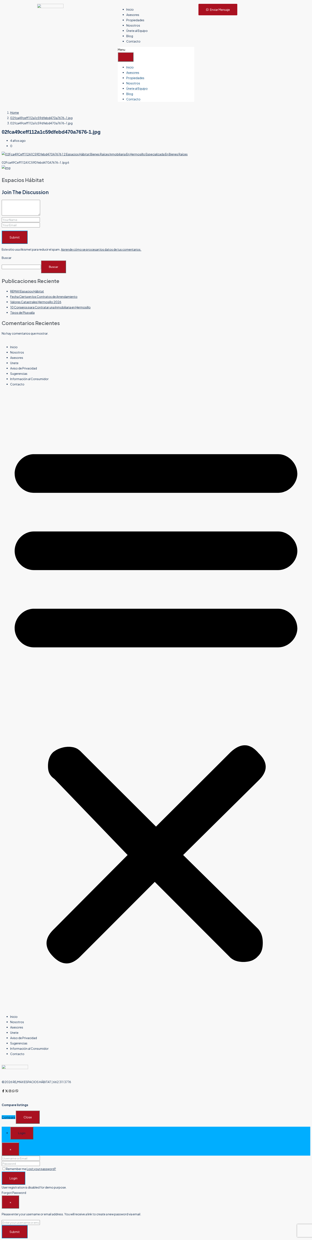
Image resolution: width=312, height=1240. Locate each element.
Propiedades (135, 20)
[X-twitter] (6, 1090)
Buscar (6, 258)
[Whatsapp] (13, 1090)
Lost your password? (41, 1169)
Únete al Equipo (137, 31)
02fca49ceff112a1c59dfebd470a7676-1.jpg (41, 118)
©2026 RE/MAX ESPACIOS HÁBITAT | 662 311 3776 (36, 1082)
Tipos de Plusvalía (22, 312)
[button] (156, 700)
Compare (8, 1117)
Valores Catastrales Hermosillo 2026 (35, 302)
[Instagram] (9, 1090)
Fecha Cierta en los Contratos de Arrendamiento (43, 296)
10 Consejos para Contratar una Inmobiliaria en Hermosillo (50, 307)
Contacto (133, 41)
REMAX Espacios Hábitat (27, 291)
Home (14, 112)
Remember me (16, 1169)
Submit (15, 237)
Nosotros (133, 25)
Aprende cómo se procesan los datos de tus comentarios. (101, 249)
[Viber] (16, 1090)
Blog (129, 36)
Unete (14, 363)
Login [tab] (21, 1133)
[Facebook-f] (3, 1090)
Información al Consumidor (29, 379)
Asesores (132, 15)
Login (13, 1178)
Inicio (130, 9)
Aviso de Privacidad (23, 368)
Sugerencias (18, 373)
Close (28, 1117)
